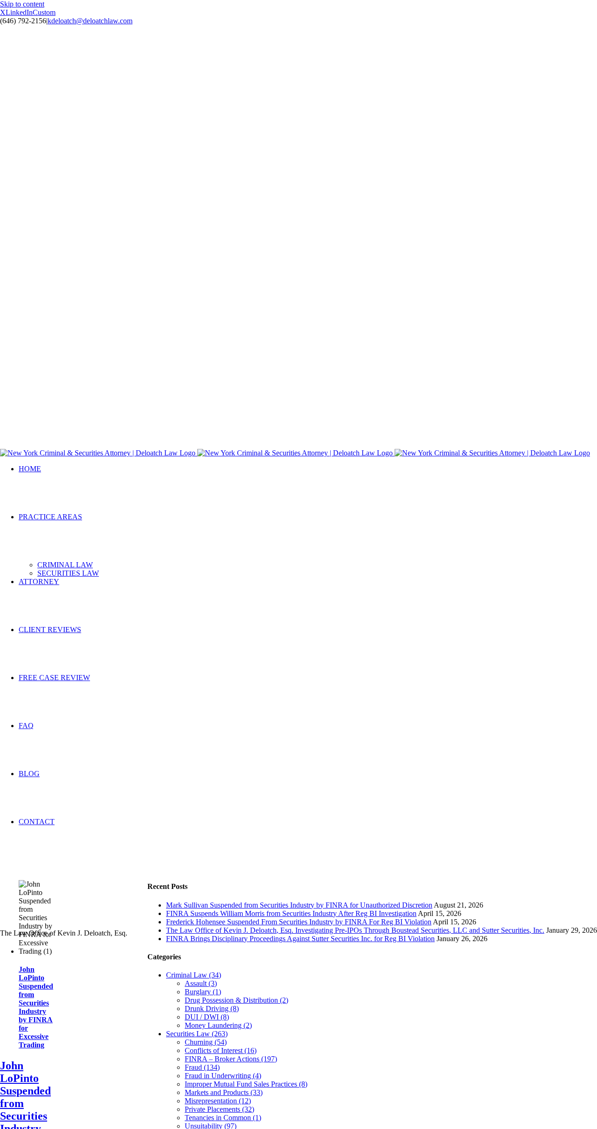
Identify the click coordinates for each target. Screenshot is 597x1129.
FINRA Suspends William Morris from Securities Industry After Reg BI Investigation (291, 913)
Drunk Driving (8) (212, 1008)
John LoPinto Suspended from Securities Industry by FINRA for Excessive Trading (36, 1007)
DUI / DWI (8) (207, 1017)
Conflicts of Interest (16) (221, 1050)
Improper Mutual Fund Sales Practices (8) (246, 1084)
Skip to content (22, 4)
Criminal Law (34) (193, 975)
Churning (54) (206, 1042)
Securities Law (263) (197, 1034)
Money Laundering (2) (218, 1025)
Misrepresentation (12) (218, 1101)
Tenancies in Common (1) (223, 1118)
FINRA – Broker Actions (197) (231, 1059)
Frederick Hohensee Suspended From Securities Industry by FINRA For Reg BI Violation (298, 922)
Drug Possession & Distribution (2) (236, 1000)
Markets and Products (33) (224, 1092)
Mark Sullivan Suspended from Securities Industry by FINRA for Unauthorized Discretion (299, 905)
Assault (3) (201, 983)
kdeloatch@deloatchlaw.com (90, 21)
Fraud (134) (202, 1067)
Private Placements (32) (219, 1109)
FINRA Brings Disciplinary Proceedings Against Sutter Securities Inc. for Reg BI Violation (300, 939)
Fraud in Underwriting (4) (223, 1076)
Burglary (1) (203, 992)
